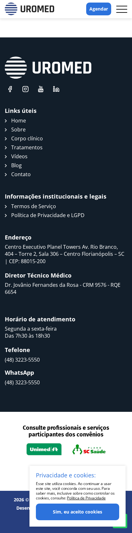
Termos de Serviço (33, 206)
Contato (21, 174)
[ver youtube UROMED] (41, 89)
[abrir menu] (121, 9)
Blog (16, 165)
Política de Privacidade (86, 498)
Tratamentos (27, 147)
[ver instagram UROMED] (25, 89)
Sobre (18, 129)
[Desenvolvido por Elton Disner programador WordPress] (48, 68)
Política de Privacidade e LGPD (48, 215)
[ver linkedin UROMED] (56, 89)
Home (18, 120)
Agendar (98, 9)
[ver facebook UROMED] (10, 89)
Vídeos (19, 156)
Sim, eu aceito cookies (77, 512)
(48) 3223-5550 (22, 359)
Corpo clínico (27, 138)
